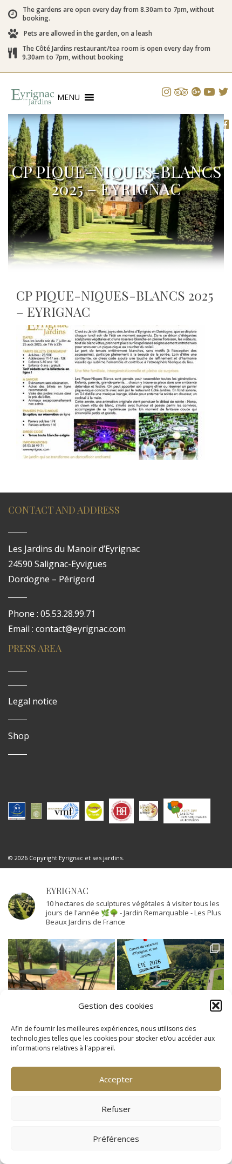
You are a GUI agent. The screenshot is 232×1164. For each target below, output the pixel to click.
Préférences (116, 1138)
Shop (18, 736)
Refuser (116, 1108)
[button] (215, 1005)
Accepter (116, 1079)
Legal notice (32, 701)
